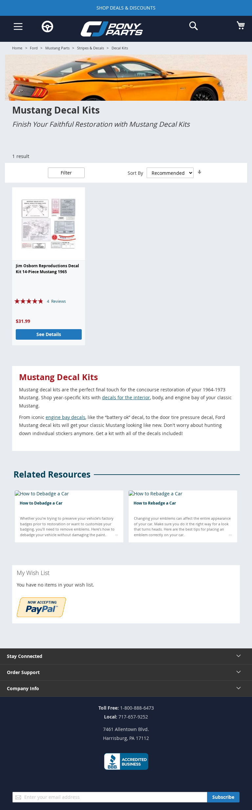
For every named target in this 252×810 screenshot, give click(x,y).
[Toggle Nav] (18, 26)
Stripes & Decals (90, 47)
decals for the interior (126, 397)
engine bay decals (65, 417)
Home (17, 47)
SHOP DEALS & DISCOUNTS (126, 8)
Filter (66, 173)
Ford (34, 47)
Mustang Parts (57, 47)
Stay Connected (24, 656)
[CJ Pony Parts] (121, 30)
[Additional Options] (41, 615)
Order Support (23, 672)
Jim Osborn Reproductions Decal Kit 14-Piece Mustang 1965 (47, 268)
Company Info (23, 688)
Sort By (135, 173)
